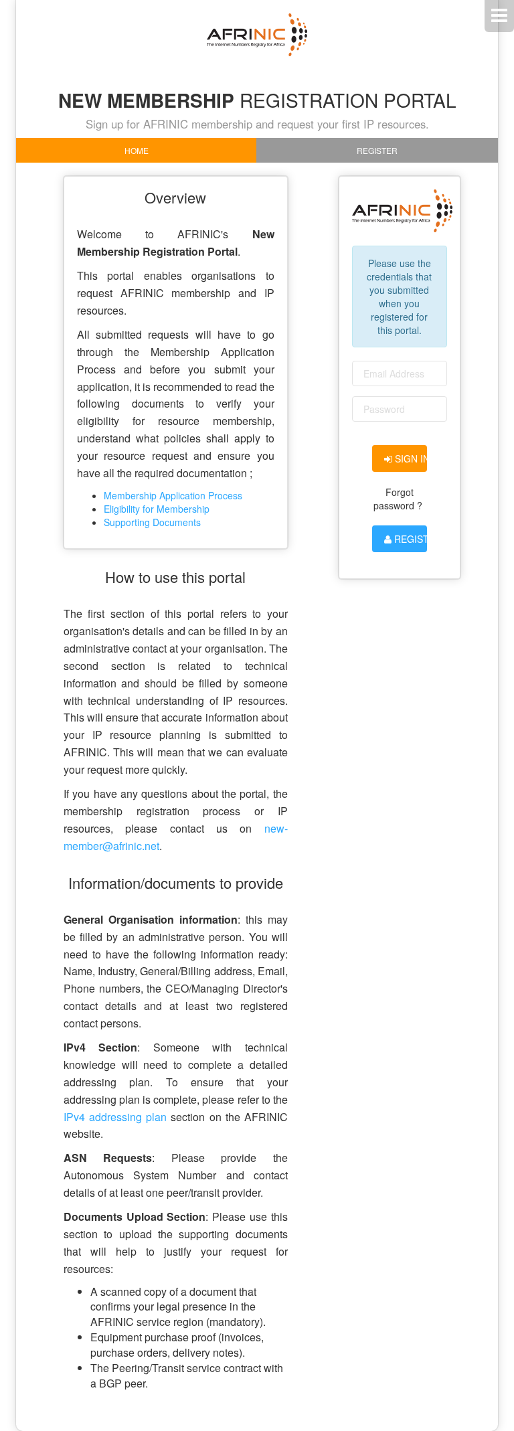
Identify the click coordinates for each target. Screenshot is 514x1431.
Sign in (410, 458)
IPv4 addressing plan (115, 1116)
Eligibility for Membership (156, 508)
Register (377, 150)
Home (136, 150)
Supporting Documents (152, 522)
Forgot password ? (397, 498)
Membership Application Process (173, 495)
